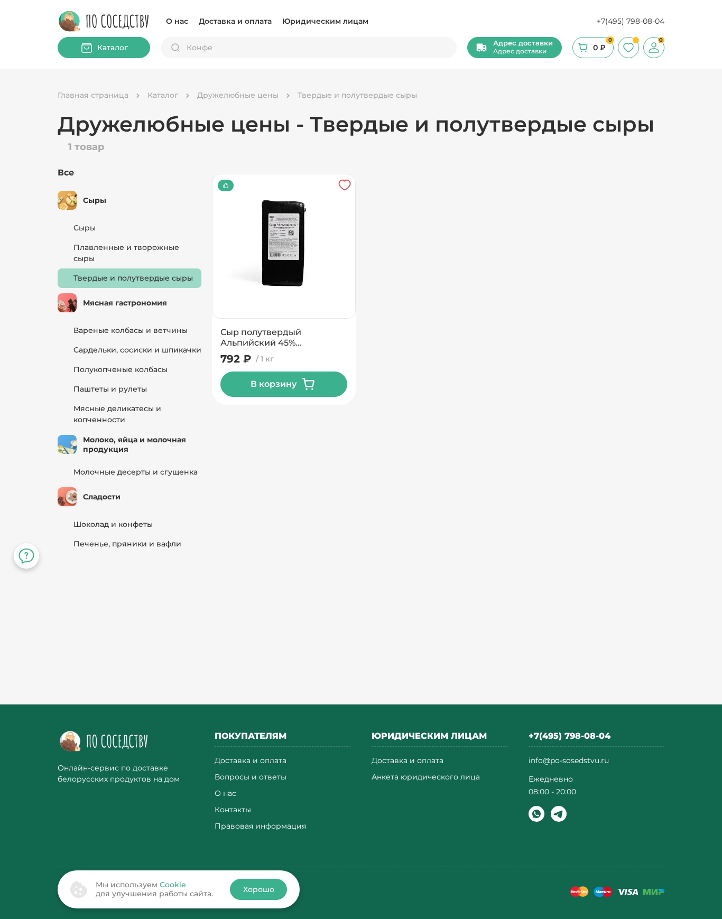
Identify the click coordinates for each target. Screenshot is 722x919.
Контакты (233, 809)
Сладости (102, 497)
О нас (177, 21)
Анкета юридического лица (426, 777)
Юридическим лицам (325, 21)
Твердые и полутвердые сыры (133, 278)
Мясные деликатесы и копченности (117, 414)
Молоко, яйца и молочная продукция (134, 444)
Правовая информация (260, 826)
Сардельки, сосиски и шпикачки (137, 350)
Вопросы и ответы (250, 777)
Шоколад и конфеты (113, 524)
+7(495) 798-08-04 (630, 21)
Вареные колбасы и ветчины (130, 330)
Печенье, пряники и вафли (127, 544)
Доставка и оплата (235, 21)
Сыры (94, 200)
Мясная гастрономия (125, 303)
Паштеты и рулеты (110, 389)
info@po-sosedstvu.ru (569, 760)
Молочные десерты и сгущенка (135, 472)
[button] (514, 47)
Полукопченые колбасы (120, 369)
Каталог (112, 47)
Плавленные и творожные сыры (126, 253)
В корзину (274, 384)
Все (66, 173)
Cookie (173, 884)
